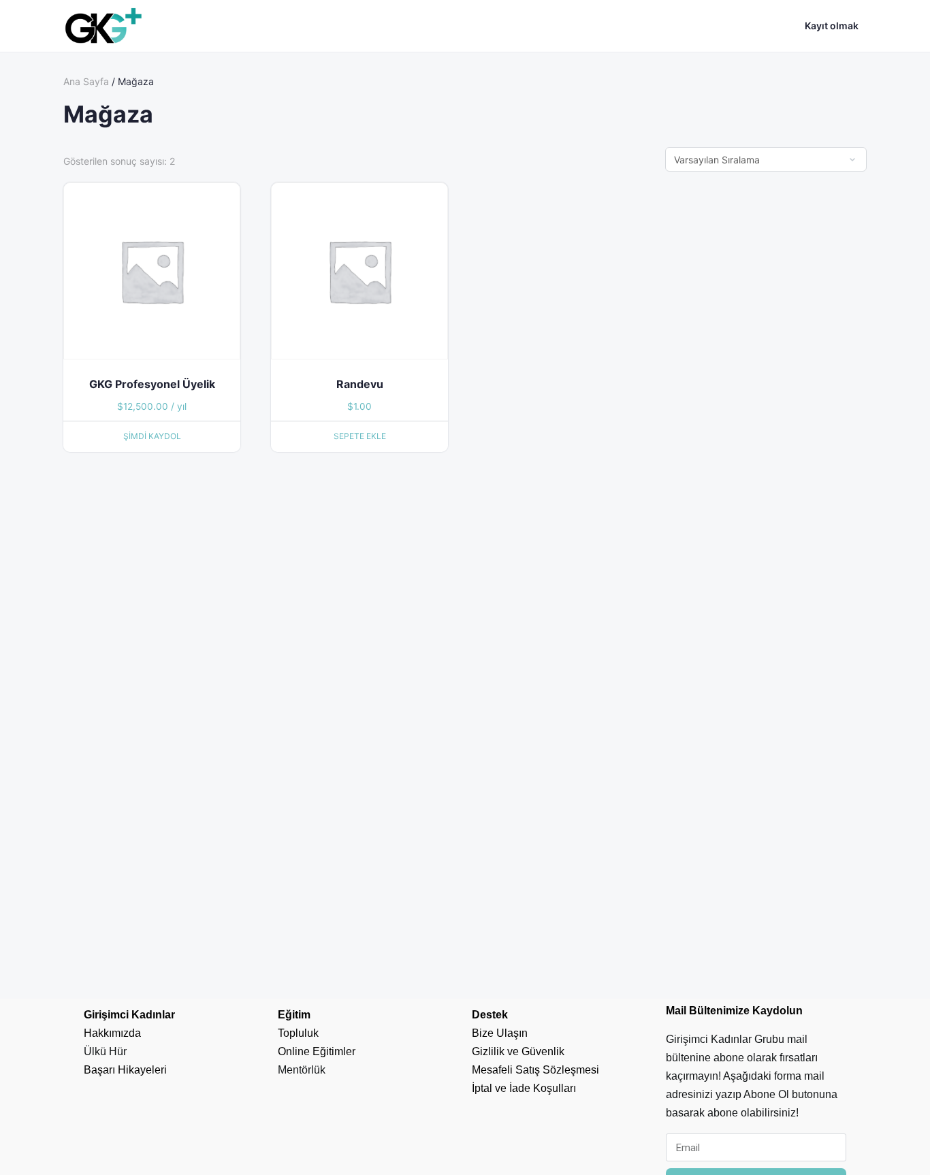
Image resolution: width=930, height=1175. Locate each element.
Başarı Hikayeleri (125, 1070)
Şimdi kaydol (152, 436)
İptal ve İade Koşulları (524, 1088)
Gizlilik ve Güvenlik (518, 1051)
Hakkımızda (112, 1033)
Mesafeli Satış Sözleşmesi (535, 1070)
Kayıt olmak (832, 25)
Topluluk (298, 1033)
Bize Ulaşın (500, 1033)
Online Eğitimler (316, 1051)
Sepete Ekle (360, 436)
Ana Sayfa (86, 81)
